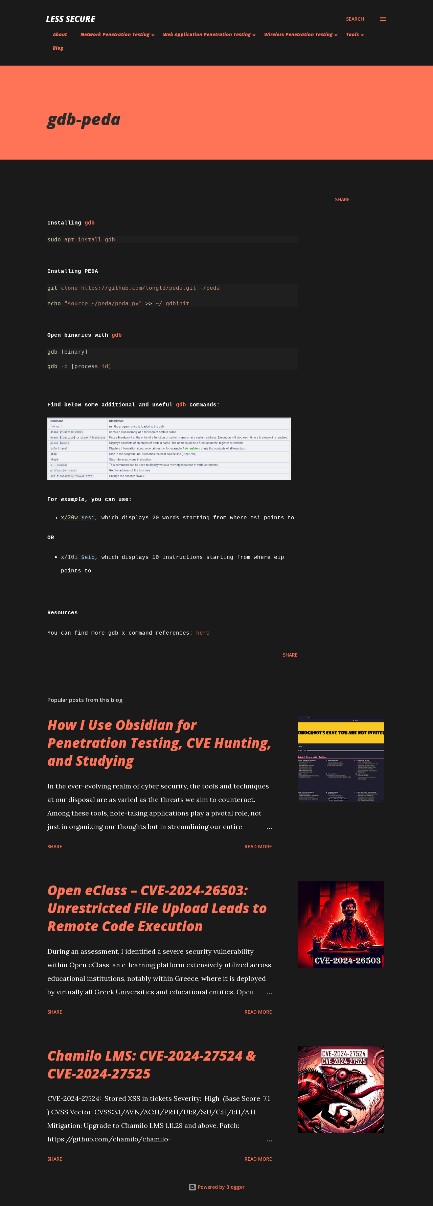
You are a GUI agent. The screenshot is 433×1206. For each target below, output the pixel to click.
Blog (58, 48)
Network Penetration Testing (115, 34)
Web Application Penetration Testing (207, 34)
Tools (352, 34)
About (60, 34)
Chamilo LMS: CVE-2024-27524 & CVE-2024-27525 (151, 1064)
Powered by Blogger (221, 1187)
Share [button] (342, 199)
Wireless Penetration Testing (298, 34)
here (203, 633)
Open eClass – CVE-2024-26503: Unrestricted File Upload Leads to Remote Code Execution (157, 908)
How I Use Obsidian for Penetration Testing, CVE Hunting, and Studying (159, 742)
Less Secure (70, 18)
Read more (258, 846)
